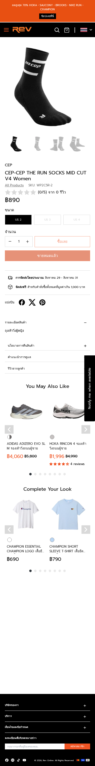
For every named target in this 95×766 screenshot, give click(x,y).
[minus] (10, 241)
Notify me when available (89, 388)
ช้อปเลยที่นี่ (47, 16)
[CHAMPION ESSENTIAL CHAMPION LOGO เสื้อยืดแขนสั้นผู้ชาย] (26, 514)
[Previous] (9, 429)
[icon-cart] (67, 30)
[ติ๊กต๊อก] (18, 760)
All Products (14, 185)
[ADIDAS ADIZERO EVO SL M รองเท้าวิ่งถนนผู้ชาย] (26, 411)
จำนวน (10, 232)
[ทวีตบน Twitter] (32, 302)
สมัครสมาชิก (77, 746)
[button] (47, 255)
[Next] (86, 429)
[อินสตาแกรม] (13, 760)
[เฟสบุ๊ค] (7, 760)
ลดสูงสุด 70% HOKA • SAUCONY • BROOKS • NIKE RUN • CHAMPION (47, 7)
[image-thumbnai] (17, 143)
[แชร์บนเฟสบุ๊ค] (22, 302)
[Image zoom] (47, 84)
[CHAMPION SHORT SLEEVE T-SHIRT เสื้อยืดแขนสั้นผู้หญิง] (68, 514)
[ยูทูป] (24, 760)
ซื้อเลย (62, 241)
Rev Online (48, 760)
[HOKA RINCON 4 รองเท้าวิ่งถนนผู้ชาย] (68, 411)
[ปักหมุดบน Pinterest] (42, 302)
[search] (57, 30)
